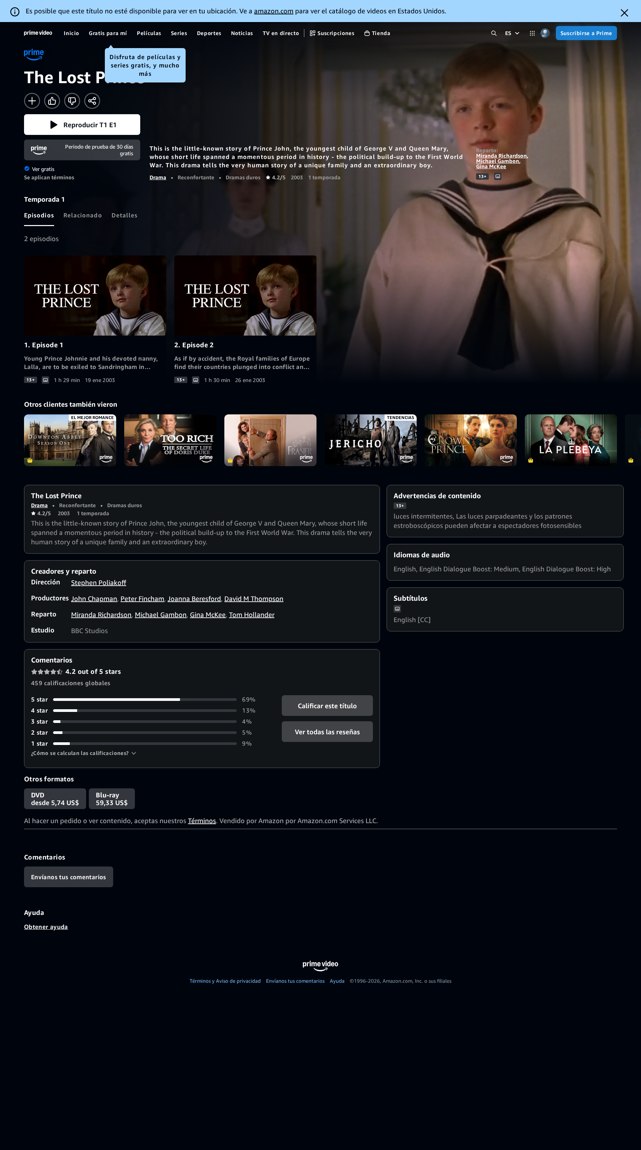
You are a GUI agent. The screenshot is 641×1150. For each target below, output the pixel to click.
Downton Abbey (70, 440)
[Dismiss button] (624, 13)
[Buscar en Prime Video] (493, 33)
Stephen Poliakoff (98, 582)
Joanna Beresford (194, 598)
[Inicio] (38, 33)
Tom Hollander (251, 614)
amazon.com (273, 11)
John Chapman (94, 598)
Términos (202, 820)
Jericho (371, 440)
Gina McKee (491, 166)
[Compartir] (92, 101)
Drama (158, 177)
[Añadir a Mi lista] (32, 101)
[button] (82, 124)
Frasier (270, 440)
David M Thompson (253, 598)
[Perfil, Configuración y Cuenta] (545, 33)
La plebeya (571, 440)
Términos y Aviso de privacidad (225, 981)
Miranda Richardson (501, 155)
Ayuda (337, 981)
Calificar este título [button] (327, 706)
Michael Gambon (497, 161)
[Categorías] (532, 33)
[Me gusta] (52, 101)
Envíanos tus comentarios (295, 981)
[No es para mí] (72, 101)
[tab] (39, 215)
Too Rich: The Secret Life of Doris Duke (170, 440)
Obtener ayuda (46, 926)
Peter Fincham (142, 598)
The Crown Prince (471, 440)
